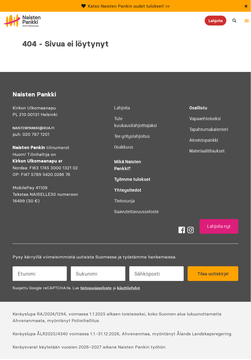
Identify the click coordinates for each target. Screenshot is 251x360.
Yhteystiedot (127, 190)
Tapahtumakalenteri (208, 129)
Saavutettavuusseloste (136, 211)
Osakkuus (123, 147)
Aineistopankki (203, 140)
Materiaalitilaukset (207, 151)
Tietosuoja (124, 201)
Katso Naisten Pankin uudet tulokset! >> (129, 6)
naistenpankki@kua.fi (33, 128)
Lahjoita (215, 20)
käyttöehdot (128, 287)
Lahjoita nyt (218, 226)
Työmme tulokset (132, 179)
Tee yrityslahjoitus (132, 136)
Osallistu (198, 108)
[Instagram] (190, 230)
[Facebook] (182, 230)
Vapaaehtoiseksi (205, 118)
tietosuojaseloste (96, 287)
